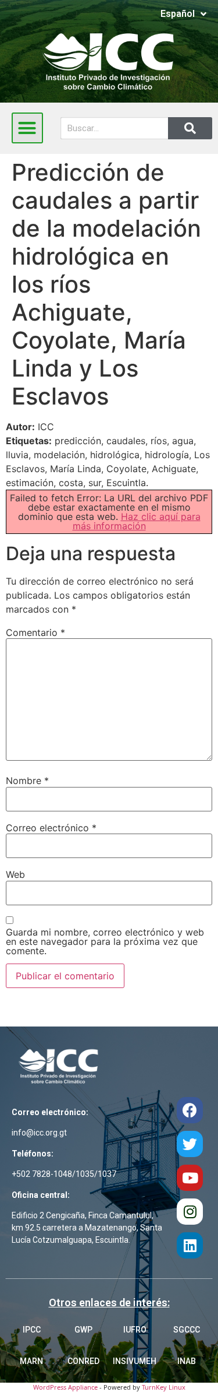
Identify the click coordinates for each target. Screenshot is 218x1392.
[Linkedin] (190, 1245)
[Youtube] (190, 1178)
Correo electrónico (51, 827)
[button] (27, 128)
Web (15, 874)
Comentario (35, 632)
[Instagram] (190, 1211)
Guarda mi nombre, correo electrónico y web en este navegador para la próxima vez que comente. (105, 941)
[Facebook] (190, 1110)
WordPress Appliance (65, 1387)
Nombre (27, 780)
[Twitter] (190, 1144)
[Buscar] (190, 128)
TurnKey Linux (163, 1387)
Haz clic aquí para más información (137, 521)
